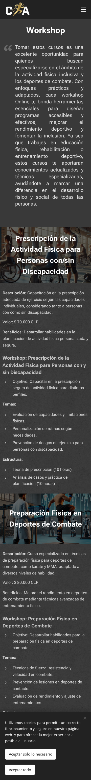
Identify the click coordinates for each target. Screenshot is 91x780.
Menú (83, 9)
